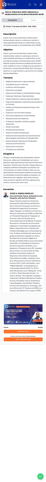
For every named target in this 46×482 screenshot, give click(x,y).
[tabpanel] (23, 162)
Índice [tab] (33, 20)
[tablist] (23, 20)
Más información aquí (23, 339)
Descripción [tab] (12, 20)
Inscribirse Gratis (23, 331)
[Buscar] (29, 4)
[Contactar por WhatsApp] (40, 476)
